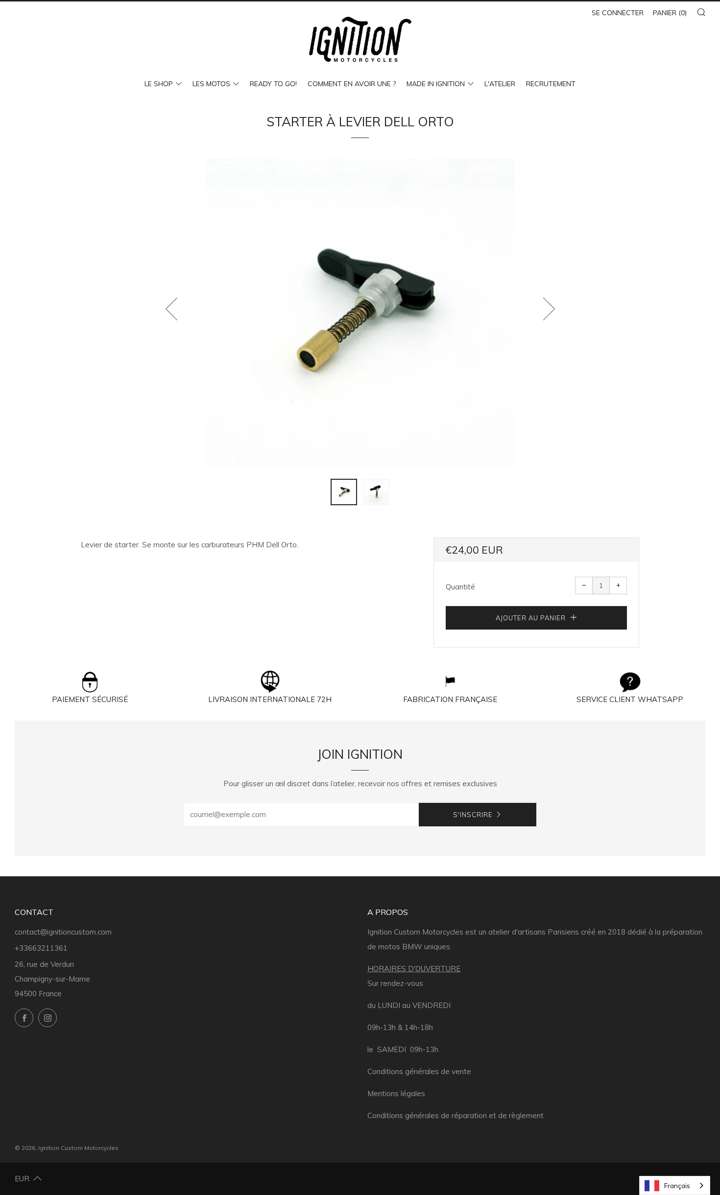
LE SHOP (158, 83)
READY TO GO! (273, 83)
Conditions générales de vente (419, 1071)
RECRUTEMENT (551, 83)
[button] (344, 492)
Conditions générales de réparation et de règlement (455, 1115)
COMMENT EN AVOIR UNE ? (352, 83)
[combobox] (674, 1185)
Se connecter (618, 12)
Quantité (460, 586)
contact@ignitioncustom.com (63, 932)
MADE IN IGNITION (436, 83)
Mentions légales (396, 1093)
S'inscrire (473, 815)
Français (677, 1186)
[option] (360, 313)
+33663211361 (41, 948)
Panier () (670, 12)
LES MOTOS (211, 83)
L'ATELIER (499, 83)
